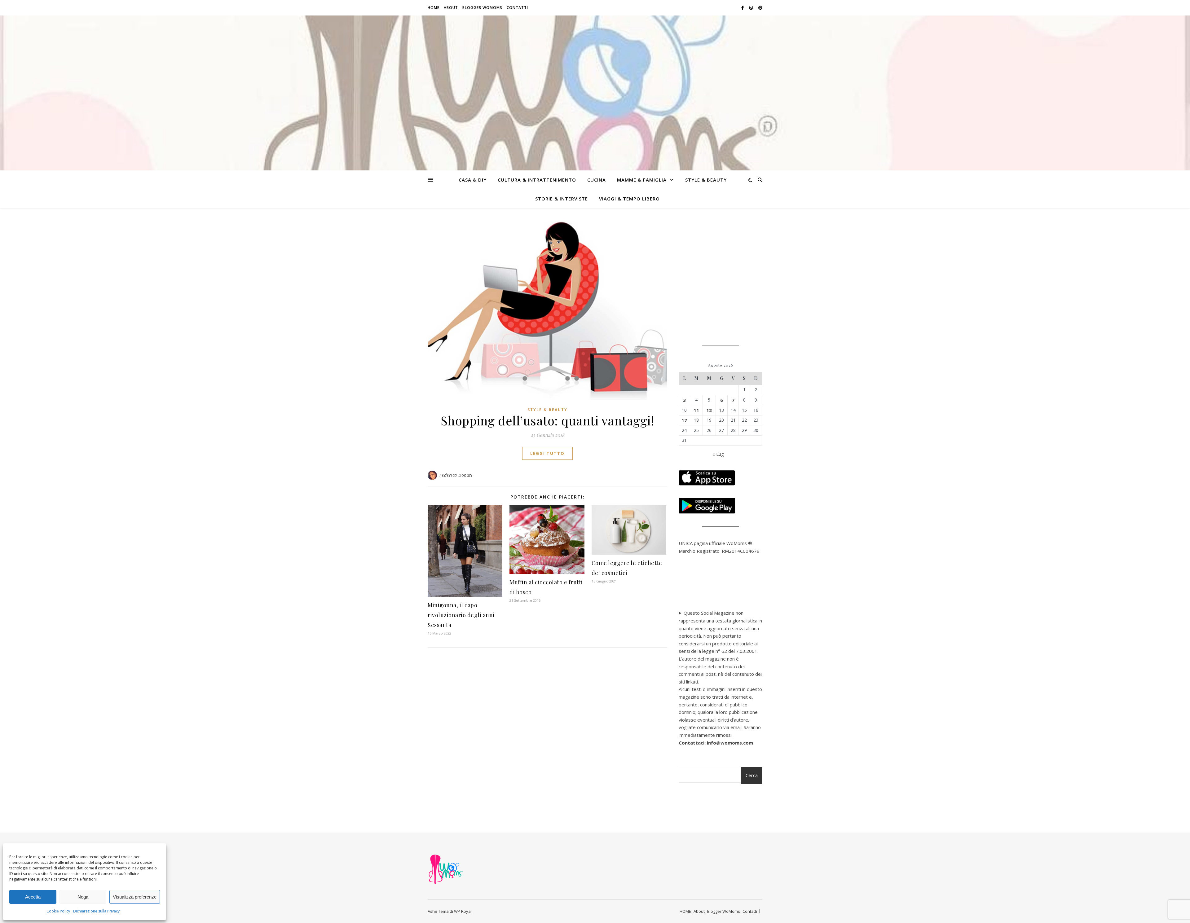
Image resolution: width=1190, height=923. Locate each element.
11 (696, 410)
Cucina (596, 180)
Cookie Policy (58, 911)
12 (709, 410)
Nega (82, 896)
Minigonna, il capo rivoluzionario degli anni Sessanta (461, 615)
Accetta (33, 896)
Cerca (752, 775)
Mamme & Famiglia (642, 180)
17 (684, 420)
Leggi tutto (547, 453)
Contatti (517, 7)
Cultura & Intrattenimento (537, 180)
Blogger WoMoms (482, 7)
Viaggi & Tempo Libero (629, 199)
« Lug (718, 454)
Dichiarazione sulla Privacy (96, 911)
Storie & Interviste (561, 199)
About (451, 7)
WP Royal (463, 911)
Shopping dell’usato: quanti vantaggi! (547, 420)
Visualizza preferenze (134, 896)
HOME (433, 7)
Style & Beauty (706, 180)
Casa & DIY (473, 180)
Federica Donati (456, 475)
